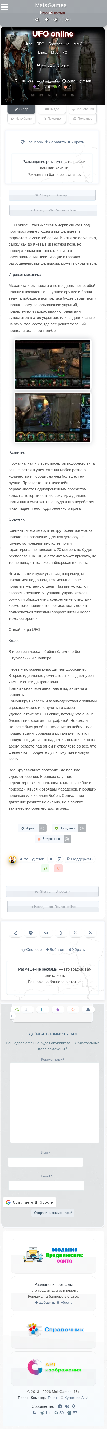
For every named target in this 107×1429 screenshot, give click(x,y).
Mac (54, 52)
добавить (46, 1302)
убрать (66, 1302)
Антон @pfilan (79, 81)
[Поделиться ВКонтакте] (46, 933)
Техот (52, 1398)
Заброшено (55, 839)
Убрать (77, 142)
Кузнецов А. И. (77, 1398)
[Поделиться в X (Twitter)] (90, 933)
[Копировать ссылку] (15, 933)
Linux (42, 52)
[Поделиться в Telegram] (30, 933)
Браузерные (59, 44)
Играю (34, 828)
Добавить (57, 142)
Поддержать (81, 859)
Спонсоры (34, 142)
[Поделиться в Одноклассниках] (61, 933)
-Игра (27, 44)
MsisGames (51, 5)
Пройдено (71, 828)
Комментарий (52, 1059)
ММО (78, 44)
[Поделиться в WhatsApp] (75, 933)
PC (64, 52)
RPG (40, 44)
